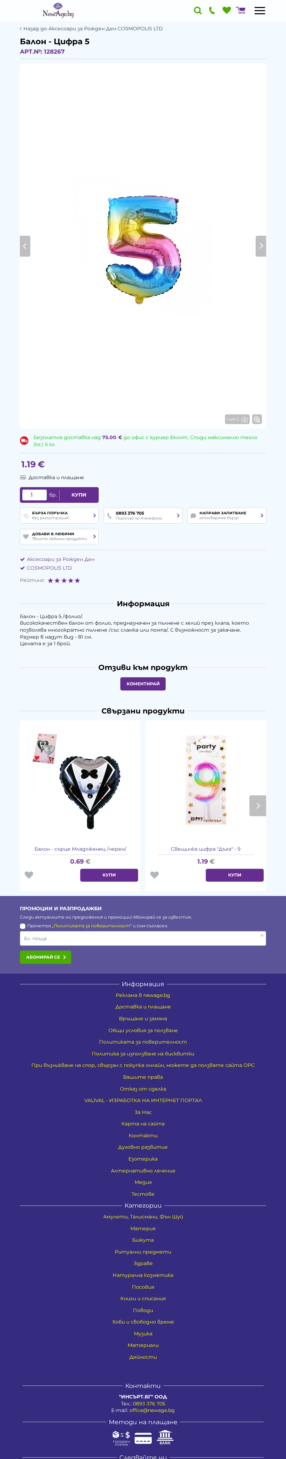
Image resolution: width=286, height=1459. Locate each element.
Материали (143, 1345)
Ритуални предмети (143, 1252)
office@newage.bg (152, 1410)
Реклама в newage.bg (143, 995)
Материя (143, 1228)
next (257, 805)
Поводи (143, 1310)
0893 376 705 (149, 1404)
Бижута (143, 1240)
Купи (79, 495)
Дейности (143, 1357)
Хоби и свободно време (143, 1322)
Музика (143, 1334)
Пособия (143, 1287)
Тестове (143, 1194)
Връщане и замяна (143, 1018)
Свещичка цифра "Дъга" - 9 (206, 849)
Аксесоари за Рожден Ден (61, 559)
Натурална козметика (143, 1275)
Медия (143, 1182)
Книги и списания (143, 1298)
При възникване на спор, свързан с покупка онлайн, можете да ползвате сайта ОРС (143, 1065)
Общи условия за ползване (143, 1030)
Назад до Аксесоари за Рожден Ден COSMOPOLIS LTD (93, 29)
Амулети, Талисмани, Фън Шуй (143, 1217)
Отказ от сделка (143, 1089)
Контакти (143, 1135)
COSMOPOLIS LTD (49, 568)
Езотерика (143, 1159)
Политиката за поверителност (92, 925)
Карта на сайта (143, 1124)
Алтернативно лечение (143, 1171)
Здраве (143, 1263)
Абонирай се (43, 957)
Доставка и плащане (143, 1007)
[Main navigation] (260, 10)
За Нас (143, 1112)
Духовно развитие (143, 1147)
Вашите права (143, 1077)
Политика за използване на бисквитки (143, 1054)
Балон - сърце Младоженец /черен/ (80, 849)
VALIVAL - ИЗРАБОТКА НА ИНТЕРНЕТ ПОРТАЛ (143, 1100)
